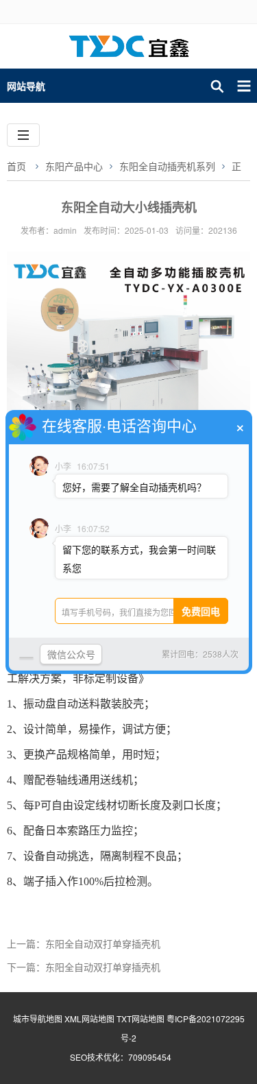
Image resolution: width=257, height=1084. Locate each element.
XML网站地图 (89, 1018)
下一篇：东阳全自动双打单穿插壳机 (83, 967)
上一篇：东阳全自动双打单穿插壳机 (83, 943)
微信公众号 (71, 654)
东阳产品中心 (74, 166)
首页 (16, 166)
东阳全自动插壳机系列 (167, 166)
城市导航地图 (37, 1018)
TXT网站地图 (140, 1018)
